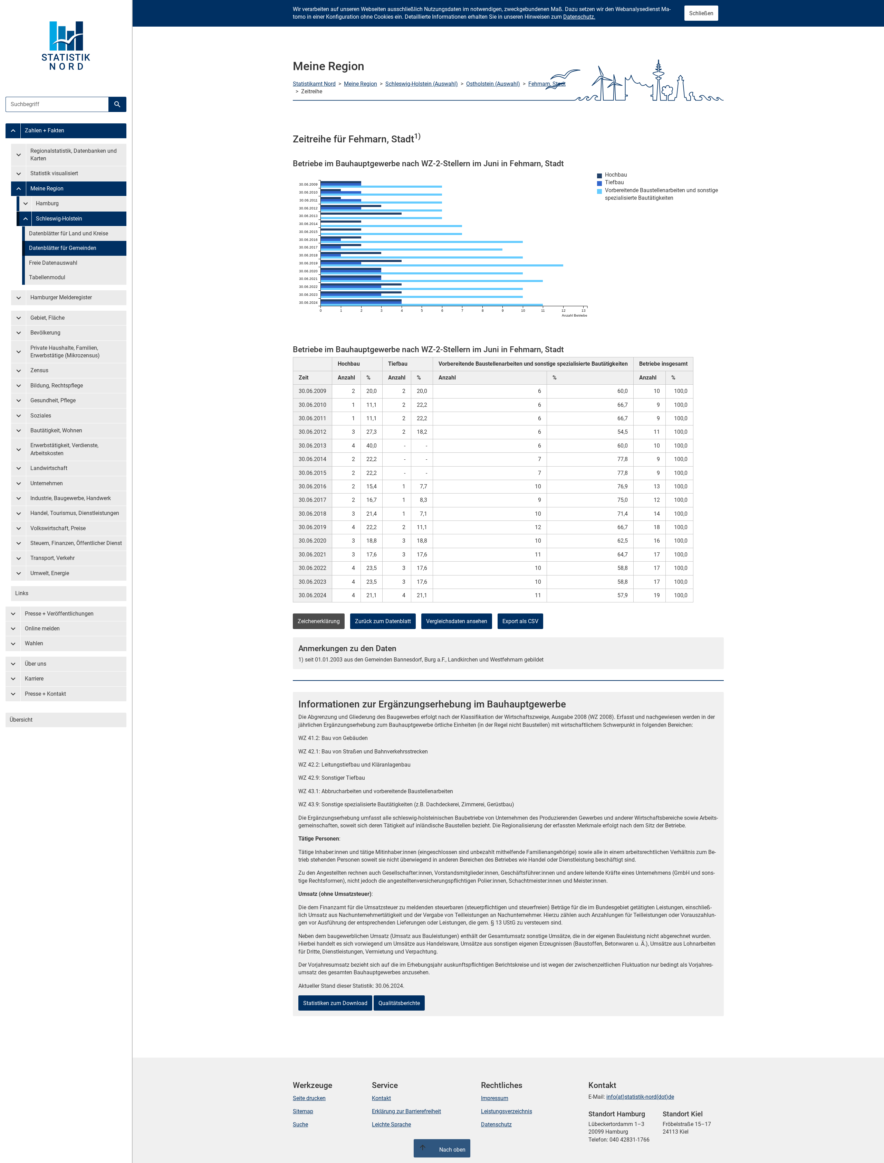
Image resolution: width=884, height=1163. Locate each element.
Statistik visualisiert (54, 173)
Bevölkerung (45, 332)
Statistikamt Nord (314, 84)
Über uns (35, 663)
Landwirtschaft (48, 468)
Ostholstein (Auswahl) (493, 84)
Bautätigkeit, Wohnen (56, 430)
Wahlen (34, 643)
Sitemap (303, 1111)
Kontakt (381, 1098)
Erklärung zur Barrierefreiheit (406, 1111)
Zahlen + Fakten (44, 130)
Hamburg (47, 203)
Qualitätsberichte (399, 1003)
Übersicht (21, 719)
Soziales (40, 415)
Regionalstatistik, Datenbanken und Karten (73, 155)
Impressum (494, 1098)
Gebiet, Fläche (47, 318)
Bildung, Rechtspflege (56, 385)
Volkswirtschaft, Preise (58, 528)
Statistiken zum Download (335, 1003)
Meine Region (47, 188)
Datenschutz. (579, 16)
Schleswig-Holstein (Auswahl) (421, 84)
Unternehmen (46, 483)
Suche (300, 1124)
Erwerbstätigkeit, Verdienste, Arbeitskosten (64, 449)
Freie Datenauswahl (53, 263)
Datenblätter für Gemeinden (62, 248)
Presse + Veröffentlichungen (59, 613)
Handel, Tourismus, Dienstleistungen (74, 513)
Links (21, 593)
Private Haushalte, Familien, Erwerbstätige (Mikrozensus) (65, 352)
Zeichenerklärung (319, 621)
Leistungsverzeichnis (506, 1111)
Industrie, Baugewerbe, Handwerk (70, 498)
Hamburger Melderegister (61, 297)
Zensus (39, 370)
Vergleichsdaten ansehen (456, 621)
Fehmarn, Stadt (547, 84)
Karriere (34, 678)
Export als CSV (520, 621)
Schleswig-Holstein (59, 218)
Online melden (42, 628)
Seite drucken (309, 1098)
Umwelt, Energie (49, 573)
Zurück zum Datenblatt (383, 621)
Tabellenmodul (47, 277)
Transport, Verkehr (52, 558)
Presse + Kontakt (45, 694)
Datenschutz (496, 1124)
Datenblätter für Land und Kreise (68, 233)
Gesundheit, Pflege (53, 400)
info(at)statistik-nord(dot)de (640, 1097)
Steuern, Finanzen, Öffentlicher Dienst (76, 543)
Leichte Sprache (391, 1124)
